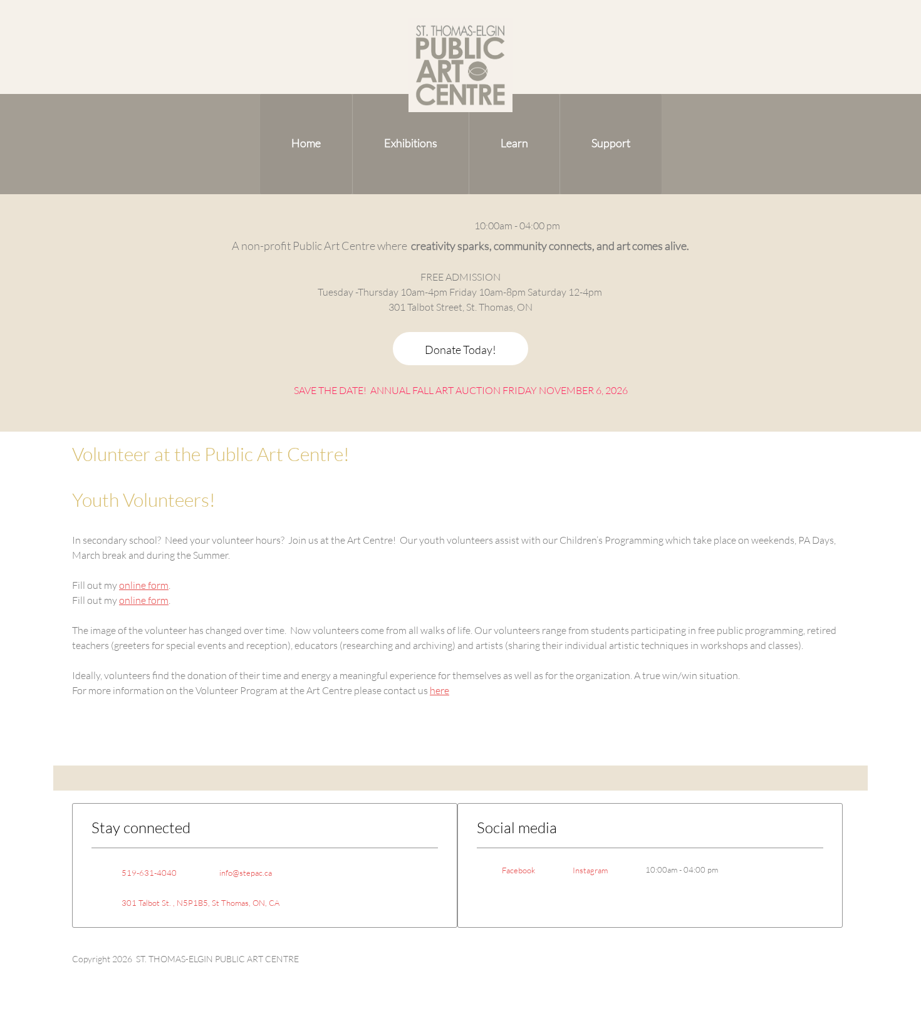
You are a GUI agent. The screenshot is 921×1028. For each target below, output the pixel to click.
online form (144, 585)
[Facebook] (427, 225)
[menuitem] (306, 144)
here (439, 690)
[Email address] (389, 225)
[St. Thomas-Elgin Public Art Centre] (460, 65)
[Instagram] (446, 225)
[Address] (408, 225)
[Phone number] (371, 225)
